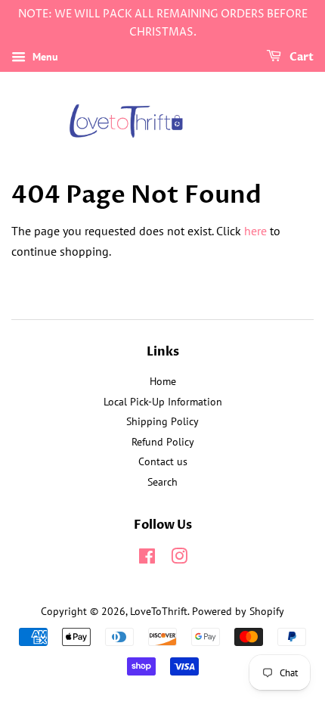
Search (162, 482)
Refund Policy (163, 442)
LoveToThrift (158, 611)
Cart (300, 57)
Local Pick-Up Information (163, 401)
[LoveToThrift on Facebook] (147, 559)
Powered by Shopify (238, 611)
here (255, 230)
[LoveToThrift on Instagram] (179, 559)
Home (163, 381)
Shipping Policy (162, 421)
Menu (43, 57)
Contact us (162, 461)
